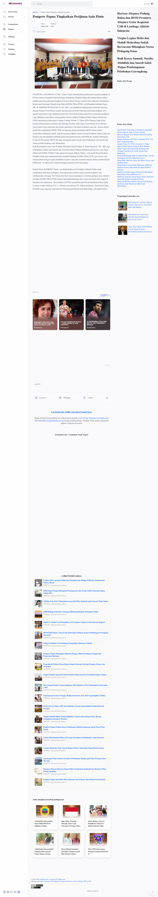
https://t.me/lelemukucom (51, 420)
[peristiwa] (38, 384)
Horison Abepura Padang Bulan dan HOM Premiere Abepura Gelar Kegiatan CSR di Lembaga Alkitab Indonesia (134, 22)
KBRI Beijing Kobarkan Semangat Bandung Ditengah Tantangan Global (70, 611)
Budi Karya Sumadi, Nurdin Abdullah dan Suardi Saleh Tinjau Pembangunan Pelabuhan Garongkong (135, 64)
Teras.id (75, 881)
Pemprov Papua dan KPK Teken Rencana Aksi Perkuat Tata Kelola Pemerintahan (74, 779)
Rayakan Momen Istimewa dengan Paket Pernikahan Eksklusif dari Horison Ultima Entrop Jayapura (74, 770)
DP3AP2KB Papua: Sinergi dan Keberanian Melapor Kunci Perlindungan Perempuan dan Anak (75, 633)
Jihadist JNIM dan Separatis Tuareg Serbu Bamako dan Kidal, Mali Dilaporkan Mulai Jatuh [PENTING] (135, 183)
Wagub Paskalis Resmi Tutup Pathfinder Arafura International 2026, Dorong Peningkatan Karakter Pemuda (72, 717)
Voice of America (45, 881)
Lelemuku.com (43, 879)
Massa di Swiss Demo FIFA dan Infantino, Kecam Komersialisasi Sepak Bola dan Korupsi (73, 707)
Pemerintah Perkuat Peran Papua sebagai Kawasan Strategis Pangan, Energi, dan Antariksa (74, 665)
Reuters (81, 881)
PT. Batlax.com (60, 879)
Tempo (63, 881)
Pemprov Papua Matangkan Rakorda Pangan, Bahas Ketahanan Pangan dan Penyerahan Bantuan (72, 654)
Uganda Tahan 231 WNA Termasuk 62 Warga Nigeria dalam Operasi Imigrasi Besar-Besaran (133, 145)
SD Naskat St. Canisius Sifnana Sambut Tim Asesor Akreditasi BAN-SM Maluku (140, 204)
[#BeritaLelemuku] (15, 4)
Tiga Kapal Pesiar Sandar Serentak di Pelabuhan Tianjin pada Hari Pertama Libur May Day (74, 759)
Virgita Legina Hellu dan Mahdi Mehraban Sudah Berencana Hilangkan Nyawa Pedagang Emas (135, 44)
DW (85, 881)
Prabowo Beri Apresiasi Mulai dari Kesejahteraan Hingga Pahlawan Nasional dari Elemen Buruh (74, 581)
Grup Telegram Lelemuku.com (96, 418)
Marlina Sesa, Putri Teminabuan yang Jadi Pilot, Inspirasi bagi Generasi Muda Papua (75, 601)
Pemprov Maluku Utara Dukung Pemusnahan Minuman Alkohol (67, 643)
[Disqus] (71, 474)
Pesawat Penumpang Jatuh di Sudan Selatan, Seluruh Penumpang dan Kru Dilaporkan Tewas (135, 156)
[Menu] (4, 3)
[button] (34, 3)
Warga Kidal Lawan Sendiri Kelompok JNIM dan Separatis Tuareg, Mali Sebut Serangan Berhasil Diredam (134, 167)
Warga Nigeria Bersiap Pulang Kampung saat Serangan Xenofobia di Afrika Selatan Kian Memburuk (133, 150)
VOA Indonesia (55, 881)
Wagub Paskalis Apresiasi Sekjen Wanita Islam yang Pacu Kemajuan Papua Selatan (74, 674)
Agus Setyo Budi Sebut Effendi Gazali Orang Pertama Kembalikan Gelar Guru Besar (140, 229)
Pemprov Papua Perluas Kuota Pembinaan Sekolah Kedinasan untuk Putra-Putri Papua (74, 728)
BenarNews (69, 881)
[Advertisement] (71, 213)
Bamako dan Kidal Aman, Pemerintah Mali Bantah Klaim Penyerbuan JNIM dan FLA (135, 173)
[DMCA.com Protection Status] (92, 885)
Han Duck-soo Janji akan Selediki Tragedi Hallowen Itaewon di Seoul (138, 217)
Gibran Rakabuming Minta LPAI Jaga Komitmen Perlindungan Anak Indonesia (73, 737)
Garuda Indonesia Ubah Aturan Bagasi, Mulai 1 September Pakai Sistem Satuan (73, 748)
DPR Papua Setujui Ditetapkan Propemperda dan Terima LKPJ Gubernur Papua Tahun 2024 (74, 591)
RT (90, 881)
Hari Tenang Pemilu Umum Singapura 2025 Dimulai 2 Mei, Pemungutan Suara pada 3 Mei (75, 686)
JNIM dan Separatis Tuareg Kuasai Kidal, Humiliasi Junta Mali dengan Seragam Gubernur (135, 178)
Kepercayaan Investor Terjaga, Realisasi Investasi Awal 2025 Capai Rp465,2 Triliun (74, 695)
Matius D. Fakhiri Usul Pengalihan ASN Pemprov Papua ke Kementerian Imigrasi (74, 622)
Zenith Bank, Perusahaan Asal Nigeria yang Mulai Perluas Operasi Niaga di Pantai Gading (134, 131)
